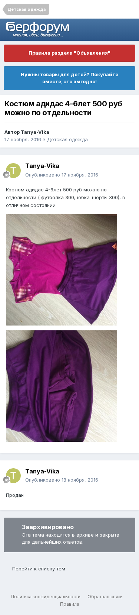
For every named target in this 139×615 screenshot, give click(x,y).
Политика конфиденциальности (45, 596)
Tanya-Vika (35, 132)
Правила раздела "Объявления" (69, 53)
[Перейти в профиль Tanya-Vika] (13, 170)
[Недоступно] (61, 269)
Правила (69, 604)
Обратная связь (105, 596)
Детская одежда (67, 139)
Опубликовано (61, 175)
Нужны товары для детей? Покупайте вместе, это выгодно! (69, 78)
